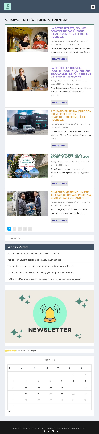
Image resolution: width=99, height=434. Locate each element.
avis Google (30, 350)
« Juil (9, 411)
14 (62, 387)
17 (13, 393)
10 (13, 387)
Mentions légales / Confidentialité (39, 428)
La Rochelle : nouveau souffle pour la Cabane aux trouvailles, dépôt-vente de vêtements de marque (71, 72)
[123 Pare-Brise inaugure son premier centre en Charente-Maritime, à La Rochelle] (27, 122)
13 (51, 387)
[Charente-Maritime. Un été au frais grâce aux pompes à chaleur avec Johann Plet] (27, 203)
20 (51, 393)
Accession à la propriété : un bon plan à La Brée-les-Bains (33, 253)
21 (62, 393)
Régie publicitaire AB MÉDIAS (68, 41)
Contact (17, 428)
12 (39, 387)
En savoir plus (59, 59)
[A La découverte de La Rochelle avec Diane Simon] (27, 166)
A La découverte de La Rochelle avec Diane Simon (70, 156)
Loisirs (66, 165)
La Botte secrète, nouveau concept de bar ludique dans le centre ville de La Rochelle (69, 32)
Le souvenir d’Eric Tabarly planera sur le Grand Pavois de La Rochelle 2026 (40, 266)
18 (26, 393)
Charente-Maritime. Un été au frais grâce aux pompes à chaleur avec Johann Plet (71, 195)
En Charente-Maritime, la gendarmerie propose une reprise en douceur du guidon (44, 279)
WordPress (68, 424)
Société (65, 127)
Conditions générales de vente (71, 428)
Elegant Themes (42, 424)
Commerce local (73, 44)
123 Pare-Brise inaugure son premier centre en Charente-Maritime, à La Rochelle (71, 115)
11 (26, 387)
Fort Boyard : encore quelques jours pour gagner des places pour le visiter (40, 272)
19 (39, 393)
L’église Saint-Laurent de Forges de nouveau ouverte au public (35, 260)
